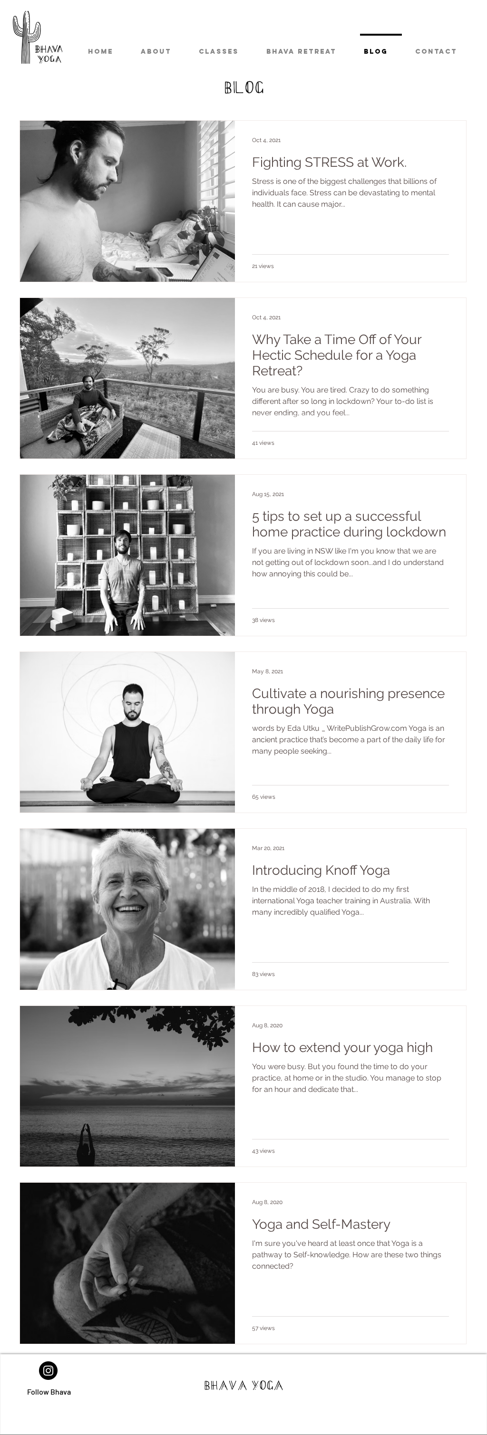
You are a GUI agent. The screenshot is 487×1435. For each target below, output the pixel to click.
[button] (224, 47)
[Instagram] (48, 1370)
